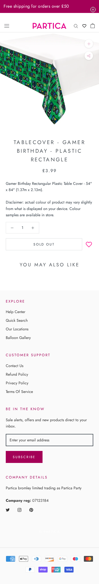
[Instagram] (19, 510)
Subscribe (24, 457)
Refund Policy (17, 374)
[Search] (76, 25)
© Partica (49, 531)
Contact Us (14, 365)
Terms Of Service (19, 391)
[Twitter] (8, 510)
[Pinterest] (31, 510)
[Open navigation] (6, 26)
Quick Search (17, 320)
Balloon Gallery (18, 337)
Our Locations (17, 329)
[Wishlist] (84, 26)
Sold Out (44, 244)
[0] (93, 25)
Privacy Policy (17, 383)
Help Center (15, 312)
